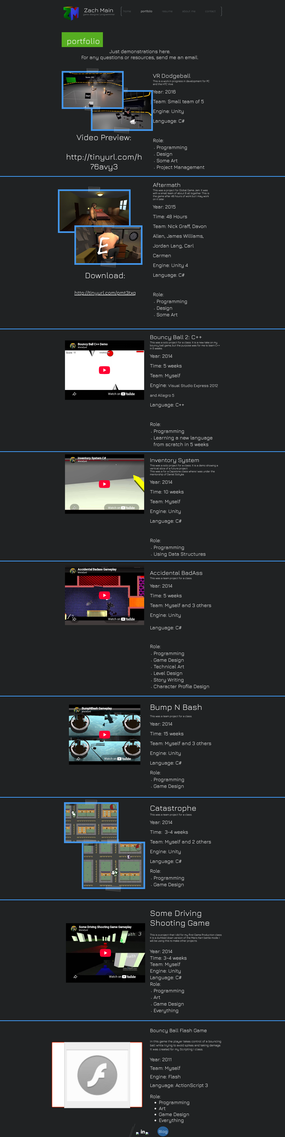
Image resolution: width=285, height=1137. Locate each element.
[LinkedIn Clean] (143, 1132)
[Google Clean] (148, 1134)
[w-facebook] (138, 1134)
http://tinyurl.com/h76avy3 (104, 161)
